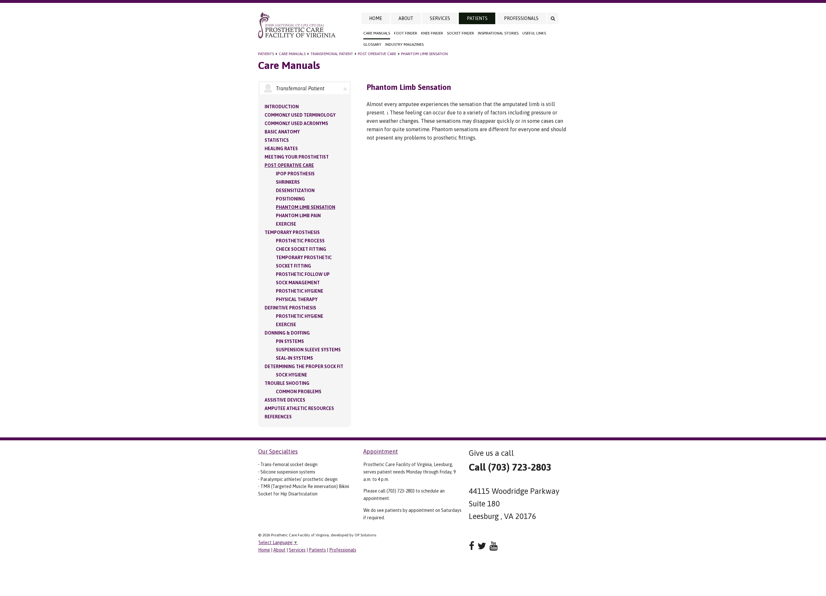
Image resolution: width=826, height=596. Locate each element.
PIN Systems (290, 341)
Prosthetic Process (300, 240)
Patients (477, 18)
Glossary (372, 44)
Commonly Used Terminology (300, 115)
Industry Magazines (404, 44)
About (405, 18)
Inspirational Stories (498, 33)
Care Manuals (376, 33)
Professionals (521, 18)
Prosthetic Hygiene (299, 291)
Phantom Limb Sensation (424, 54)
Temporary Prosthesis (292, 232)
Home (375, 18)
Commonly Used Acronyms (296, 123)
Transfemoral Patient (331, 54)
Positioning (290, 198)
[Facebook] (471, 545)
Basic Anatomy (282, 131)
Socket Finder (460, 33)
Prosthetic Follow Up (303, 274)
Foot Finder (405, 33)
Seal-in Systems (294, 358)
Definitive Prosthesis (290, 307)
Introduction (282, 106)
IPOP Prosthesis (295, 173)
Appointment (380, 451)
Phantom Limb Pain (298, 215)
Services (440, 18)
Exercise (286, 224)
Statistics (277, 140)
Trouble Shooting (287, 383)
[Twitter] (482, 545)
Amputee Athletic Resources (299, 408)
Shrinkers (288, 182)
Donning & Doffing (287, 333)
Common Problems (298, 391)
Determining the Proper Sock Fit (304, 366)
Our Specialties (278, 451)
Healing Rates (281, 148)
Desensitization (295, 190)
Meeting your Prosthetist (297, 157)
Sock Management (298, 282)
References (278, 416)
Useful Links (534, 33)
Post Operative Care (377, 54)
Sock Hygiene (291, 374)
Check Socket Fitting (301, 249)
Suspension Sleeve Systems (308, 349)
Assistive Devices (285, 400)
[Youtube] (493, 545)
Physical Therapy (296, 299)
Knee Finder (432, 33)
